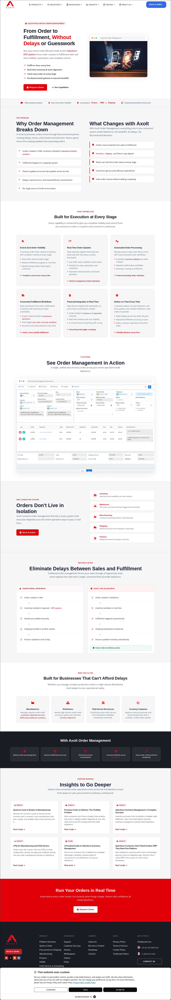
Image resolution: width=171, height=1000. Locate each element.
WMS (102, 103)
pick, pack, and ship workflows (44, 322)
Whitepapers (69, 954)
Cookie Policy (119, 950)
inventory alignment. (68, 718)
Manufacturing (106, 515)
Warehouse (104, 504)
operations (116, 757)
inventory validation (133, 259)
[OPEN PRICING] (114, 4)
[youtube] (6, 958)
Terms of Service (120, 946)
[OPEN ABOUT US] (132, 4)
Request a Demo (36, 87)
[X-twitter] (10, 958)
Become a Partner (96, 946)
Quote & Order (45, 946)
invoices (86, 313)
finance (120, 153)
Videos (67, 958)
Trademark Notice (121, 954)
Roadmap (92, 950)
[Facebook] (19, 958)
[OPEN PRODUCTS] (42, 4)
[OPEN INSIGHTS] (98, 4)
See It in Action (28, 532)
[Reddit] (14, 958)
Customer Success (72, 946)
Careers (92, 954)
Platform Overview (47, 942)
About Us (92, 942)
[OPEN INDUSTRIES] (61, 4)
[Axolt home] (10, 4)
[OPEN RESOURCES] (81, 4)
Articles (67, 950)
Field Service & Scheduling (51, 966)
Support (67, 942)
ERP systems (56, 608)
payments (98, 313)
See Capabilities (62, 87)
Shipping (111, 103)
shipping (108, 153)
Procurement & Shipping (50, 950)
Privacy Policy (119, 942)
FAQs (66, 962)
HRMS (42, 962)
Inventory (100, 153)
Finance (94, 103)
